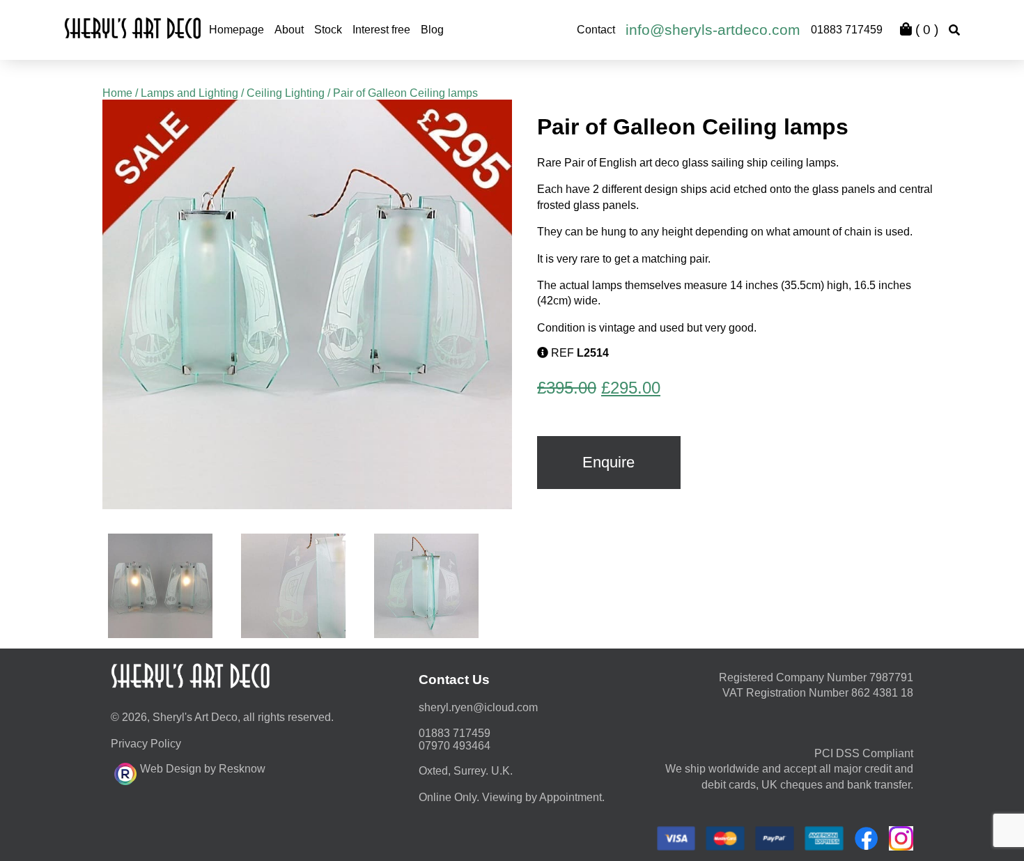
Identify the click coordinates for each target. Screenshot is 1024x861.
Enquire (608, 462)
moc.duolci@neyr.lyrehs (478, 707)
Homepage (236, 30)
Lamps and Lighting (189, 93)
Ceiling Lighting (286, 93)
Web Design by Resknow (202, 769)
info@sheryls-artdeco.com (713, 30)
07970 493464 (454, 746)
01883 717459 (847, 30)
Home (117, 93)
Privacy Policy (146, 744)
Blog (432, 30)
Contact (596, 30)
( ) (925, 29)
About (289, 30)
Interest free (381, 30)
